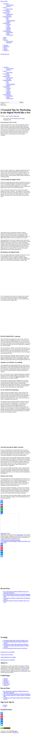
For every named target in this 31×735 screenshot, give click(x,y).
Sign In (5, 47)
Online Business (7, 31)
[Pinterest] (15, 505)
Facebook (8, 24)
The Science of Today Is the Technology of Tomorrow (15, 644)
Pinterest (8, 29)
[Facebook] (15, 501)
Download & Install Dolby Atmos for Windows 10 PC (15, 640)
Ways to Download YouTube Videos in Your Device (15, 648)
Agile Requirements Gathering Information (10, 540)
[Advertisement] (15, 60)
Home (4, 37)
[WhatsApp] (15, 510)
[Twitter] (15, 503)
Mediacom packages (20, 376)
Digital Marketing (7, 16)
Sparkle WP (16, 732)
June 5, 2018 (9, 116)
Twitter (8, 25)
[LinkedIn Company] (15, 554)
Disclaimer (8, 42)
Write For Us (6, 46)
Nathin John (16, 116)
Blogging (8, 22)
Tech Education (9, 5)
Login (4, 706)
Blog (4, 38)
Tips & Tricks (9, 8)
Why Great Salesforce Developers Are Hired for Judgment (16, 594)
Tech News (6, 3)
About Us (5, 40)
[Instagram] (15, 547)
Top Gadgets (6, 10)
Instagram (8, 28)
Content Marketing (10, 20)
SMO (15, 122)
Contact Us (6, 50)
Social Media (6, 23)
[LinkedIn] (15, 508)
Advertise (5, 45)
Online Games (9, 35)
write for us (23, 669)
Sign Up (5, 49)
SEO (7, 18)
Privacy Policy (9, 41)
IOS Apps (8, 15)
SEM (7, 19)
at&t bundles (20, 534)
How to (5, 7)
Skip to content (4, 1)
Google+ (8, 27)
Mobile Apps (6, 12)
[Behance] (15, 551)
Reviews (8, 11)
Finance (8, 33)
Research (8, 6)
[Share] (15, 512)
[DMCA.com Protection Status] (5, 728)
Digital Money (9, 32)
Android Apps (9, 14)
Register (5, 705)
